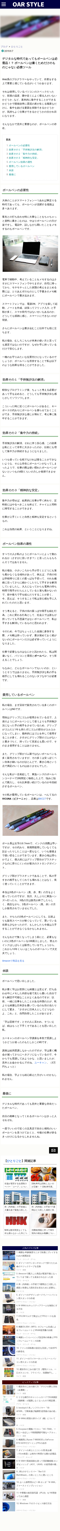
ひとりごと (17, 46)
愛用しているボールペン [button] (22, 166)
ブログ (4, 46)
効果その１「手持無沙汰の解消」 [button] (26, 149)
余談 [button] (11, 170)
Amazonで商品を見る (13, 960)
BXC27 (42, 798)
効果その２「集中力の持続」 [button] (24, 153)
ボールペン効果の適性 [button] (20, 162)
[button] (53, 1150)
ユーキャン (40, 1062)
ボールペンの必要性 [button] (19, 145)
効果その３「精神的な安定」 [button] (24, 157)
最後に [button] (12, 174)
